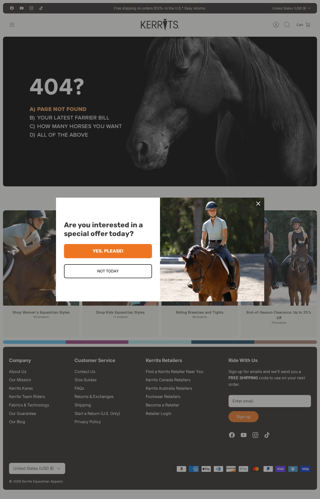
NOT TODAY (108, 271)
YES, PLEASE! (108, 251)
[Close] (258, 204)
